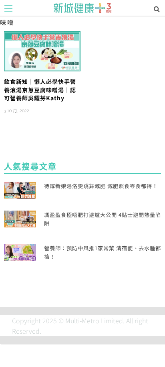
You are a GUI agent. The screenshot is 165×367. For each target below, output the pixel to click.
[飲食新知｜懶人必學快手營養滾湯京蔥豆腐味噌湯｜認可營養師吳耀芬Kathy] (42, 50)
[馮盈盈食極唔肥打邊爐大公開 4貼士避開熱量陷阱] (20, 218)
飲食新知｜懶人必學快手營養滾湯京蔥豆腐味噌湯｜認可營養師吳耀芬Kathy (40, 89)
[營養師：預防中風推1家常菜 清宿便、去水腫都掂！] (20, 251)
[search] (157, 8)
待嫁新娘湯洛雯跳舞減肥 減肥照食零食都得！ (101, 186)
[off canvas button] (8, 8)
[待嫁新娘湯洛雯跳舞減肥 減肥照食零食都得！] (20, 189)
